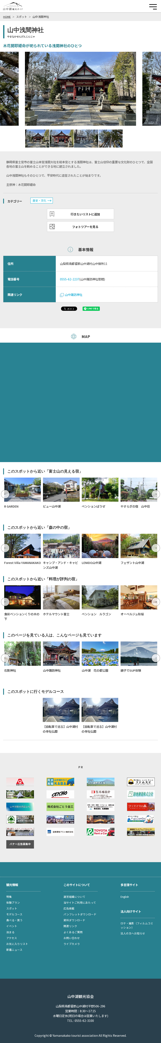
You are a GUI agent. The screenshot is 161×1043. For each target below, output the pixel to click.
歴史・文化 (39, 200)
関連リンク (70, 926)
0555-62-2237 (69, 279)
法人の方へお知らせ (133, 933)
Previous (5, 494)
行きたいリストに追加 (85, 214)
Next (156, 494)
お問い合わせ (72, 938)
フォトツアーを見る (85, 226)
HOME (7, 17)
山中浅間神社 (40, 17)
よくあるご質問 (73, 932)
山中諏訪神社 (73, 294)
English (125, 897)
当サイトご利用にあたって (80, 902)
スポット (21, 17)
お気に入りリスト (17, 944)
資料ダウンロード (74, 920)
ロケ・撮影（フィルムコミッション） (137, 925)
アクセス (11, 938)
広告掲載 (69, 908)
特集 (9, 897)
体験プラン (13, 902)
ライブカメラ (72, 944)
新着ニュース (14, 950)
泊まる (10, 932)
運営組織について (74, 897)
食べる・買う (14, 920)
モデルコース (14, 914)
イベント (11, 926)
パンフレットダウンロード (80, 914)
